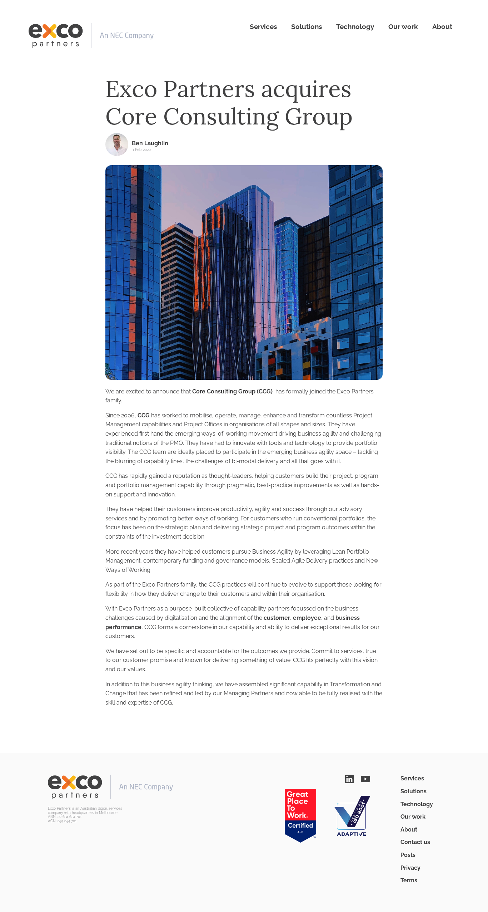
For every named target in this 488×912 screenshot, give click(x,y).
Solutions (306, 26)
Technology (355, 26)
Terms (408, 880)
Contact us (415, 842)
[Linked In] (349, 778)
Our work (403, 26)
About (442, 26)
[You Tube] (365, 778)
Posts (407, 855)
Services (263, 26)
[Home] (91, 35)
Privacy (410, 867)
